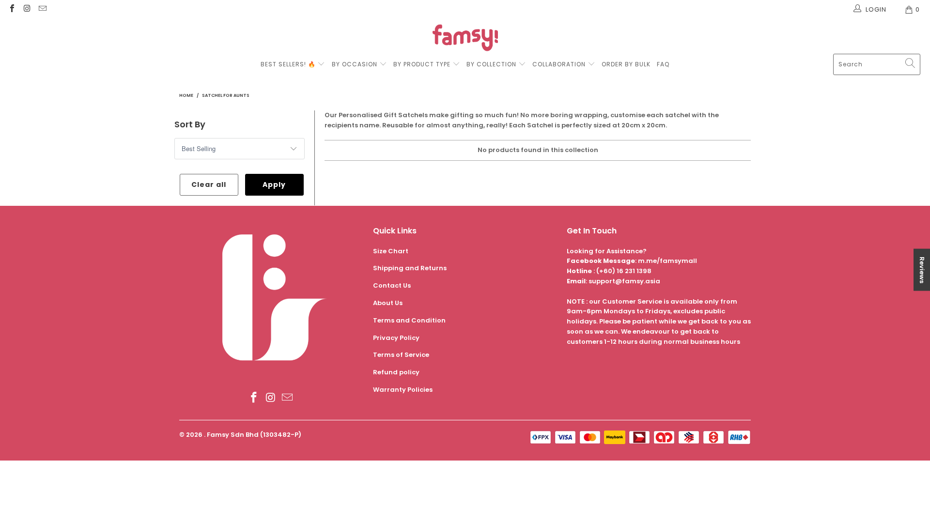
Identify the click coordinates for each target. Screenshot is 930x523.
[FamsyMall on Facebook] (11, 9)
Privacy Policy (396, 337)
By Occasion (354, 64)
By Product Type (421, 64)
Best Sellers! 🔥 (289, 64)
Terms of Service (401, 354)
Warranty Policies (403, 389)
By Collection (491, 64)
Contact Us (392, 285)
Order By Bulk (626, 64)
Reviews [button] (922, 270)
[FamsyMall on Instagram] (26, 9)
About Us (388, 303)
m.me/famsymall (667, 260)
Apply (274, 184)
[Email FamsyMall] (42, 9)
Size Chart (390, 251)
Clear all (208, 184)
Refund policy (396, 372)
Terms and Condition (409, 320)
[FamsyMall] (465, 39)
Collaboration (560, 64)
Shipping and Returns (410, 268)
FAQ (663, 64)
